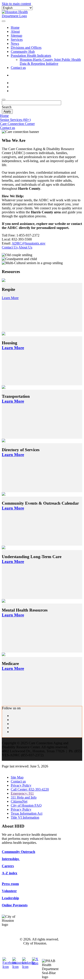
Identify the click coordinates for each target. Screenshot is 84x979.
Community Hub (23, 51)
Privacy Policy (21, 785)
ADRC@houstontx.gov (28, 243)
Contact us (18, 67)
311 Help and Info (24, 797)
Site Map (17, 777)
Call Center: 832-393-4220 (30, 789)
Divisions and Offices (26, 47)
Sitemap (16, 35)
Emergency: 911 (22, 793)
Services (17, 39)
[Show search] (3, 99)
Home (15, 27)
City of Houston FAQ (26, 805)
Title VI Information (25, 817)
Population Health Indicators (31, 55)
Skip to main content (16, 4)
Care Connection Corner (17, 124)
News (15, 43)
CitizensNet (19, 801)
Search (6, 107)
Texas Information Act (26, 813)
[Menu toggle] (3, 21)
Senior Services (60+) (15, 120)
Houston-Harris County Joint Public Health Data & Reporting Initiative (50, 61)
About (15, 31)
